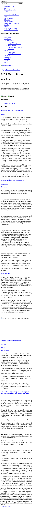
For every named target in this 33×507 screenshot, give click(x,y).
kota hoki (3, 344)
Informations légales (10, 10)
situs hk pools (5, 350)
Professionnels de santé (14, 54)
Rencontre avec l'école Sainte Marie (12, 110)
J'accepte (2, 506)
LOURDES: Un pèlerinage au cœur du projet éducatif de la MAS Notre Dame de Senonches (15, 392)
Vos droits (7, 55)
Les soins (7, 50)
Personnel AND (9, 6)
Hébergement (12, 42)
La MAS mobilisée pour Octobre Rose (12, 180)
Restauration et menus (14, 44)
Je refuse (8, 506)
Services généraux (13, 45)
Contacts (6, 8)
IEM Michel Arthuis (8, 17)
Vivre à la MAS (9, 40)
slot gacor (3, 114)
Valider (20, 3)
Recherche (4, 1)
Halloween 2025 (6, 273)
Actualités (7, 59)
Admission (7, 39)
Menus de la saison (9, 103)
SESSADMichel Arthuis (8, 20)
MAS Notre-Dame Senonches (11, 27)
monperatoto (4, 184)
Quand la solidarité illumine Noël (11, 340)
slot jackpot (4, 187)
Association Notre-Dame (11, 15)
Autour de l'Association (11, 30)
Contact (6, 62)
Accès (6, 11)
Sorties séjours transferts (15, 47)
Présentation (7, 37)
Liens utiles (7, 57)
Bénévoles (11, 49)
